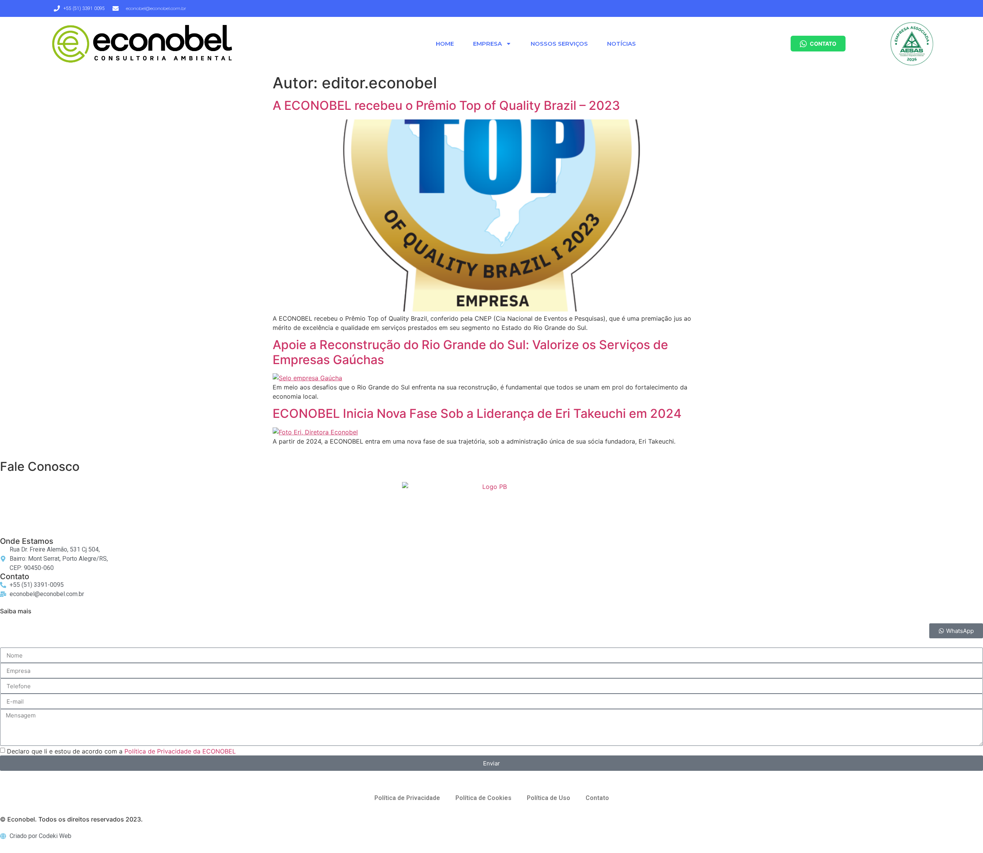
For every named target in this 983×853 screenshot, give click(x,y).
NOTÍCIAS (621, 43)
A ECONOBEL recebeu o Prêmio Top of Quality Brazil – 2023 (446, 105)
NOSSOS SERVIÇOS (559, 43)
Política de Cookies (483, 798)
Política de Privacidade (407, 798)
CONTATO (823, 43)
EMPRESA (487, 43)
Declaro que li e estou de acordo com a (121, 751)
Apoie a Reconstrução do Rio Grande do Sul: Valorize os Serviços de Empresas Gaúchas (470, 352)
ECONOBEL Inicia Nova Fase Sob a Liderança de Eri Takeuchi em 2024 (477, 413)
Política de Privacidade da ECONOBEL (180, 751)
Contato (597, 798)
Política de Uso (548, 798)
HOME (445, 43)
